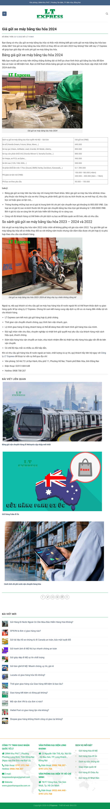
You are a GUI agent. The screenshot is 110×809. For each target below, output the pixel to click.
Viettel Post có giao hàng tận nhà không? (29, 710)
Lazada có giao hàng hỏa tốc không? (27, 675)
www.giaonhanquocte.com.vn (16, 785)
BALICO (73, 805)
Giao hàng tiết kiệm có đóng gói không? (29, 692)
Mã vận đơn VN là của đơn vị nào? (26, 701)
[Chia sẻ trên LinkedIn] (62, 597)
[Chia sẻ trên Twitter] (47, 597)
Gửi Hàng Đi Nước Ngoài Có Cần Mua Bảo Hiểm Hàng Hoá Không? (41, 622)
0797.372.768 (45, 769)
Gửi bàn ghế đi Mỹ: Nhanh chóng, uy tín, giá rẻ (32, 666)
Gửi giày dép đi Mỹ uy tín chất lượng (27, 657)
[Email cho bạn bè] (52, 597)
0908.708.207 (16, 769)
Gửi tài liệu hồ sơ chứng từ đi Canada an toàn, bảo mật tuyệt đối (40, 639)
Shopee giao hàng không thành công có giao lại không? (36, 719)
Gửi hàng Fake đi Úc (10, 514)
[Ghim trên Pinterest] (57, 597)
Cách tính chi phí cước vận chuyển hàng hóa (22, 584)
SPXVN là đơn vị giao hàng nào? (25, 631)
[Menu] (4, 14)
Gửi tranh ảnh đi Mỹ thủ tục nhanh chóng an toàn (33, 648)
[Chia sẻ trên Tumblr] (67, 597)
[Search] (107, 13)
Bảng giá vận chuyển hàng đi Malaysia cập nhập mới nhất (26, 444)
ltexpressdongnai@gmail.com (16, 777)
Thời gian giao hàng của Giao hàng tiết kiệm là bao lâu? (36, 684)
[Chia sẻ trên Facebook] (43, 597)
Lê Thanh (30, 37)
